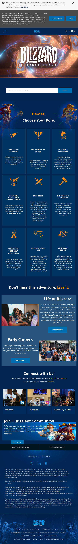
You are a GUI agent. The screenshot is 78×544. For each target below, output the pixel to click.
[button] (56, 18)
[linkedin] (39, 464)
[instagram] (46, 464)
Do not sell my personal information (45, 536)
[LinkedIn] (14, 401)
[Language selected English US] (67, 31)
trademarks (17, 532)
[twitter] (32, 464)
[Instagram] (38, 401)
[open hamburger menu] (5, 31)
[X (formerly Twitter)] (63, 401)
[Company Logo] (37, 31)
